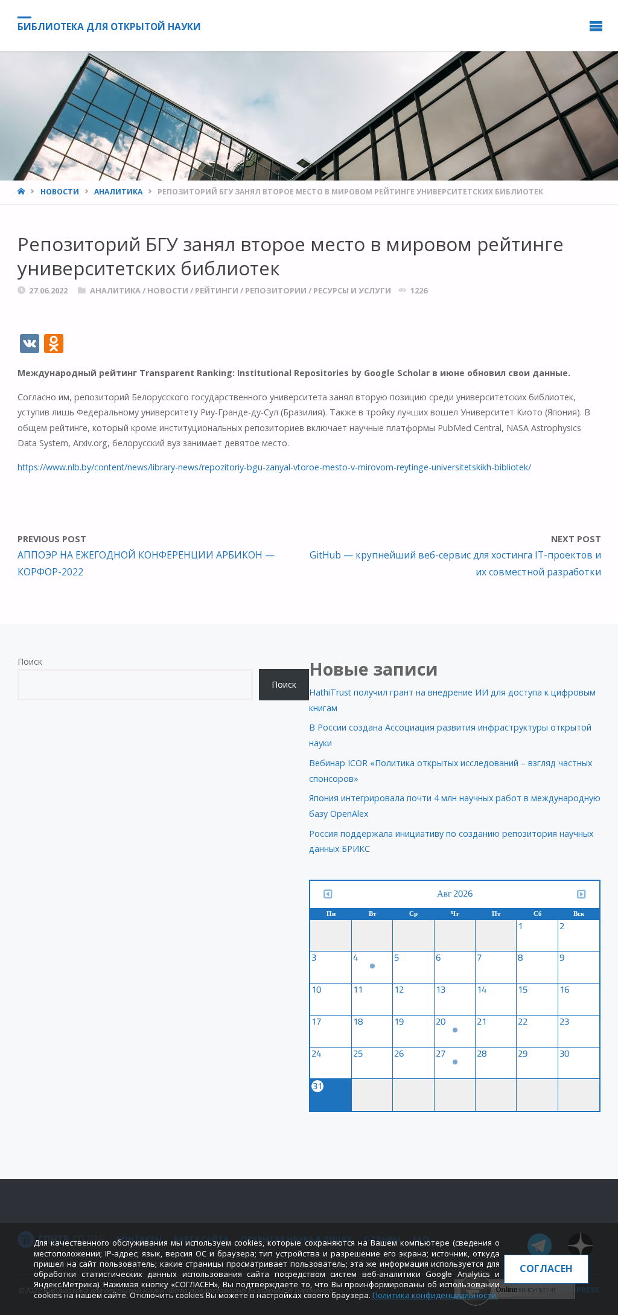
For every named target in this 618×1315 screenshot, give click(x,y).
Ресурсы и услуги (352, 290)
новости (59, 192)
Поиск (30, 661)
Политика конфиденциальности (434, 1295)
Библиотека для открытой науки (109, 26)
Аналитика (118, 192)
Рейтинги (216, 290)
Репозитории (276, 290)
